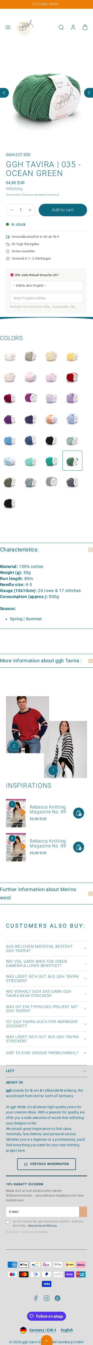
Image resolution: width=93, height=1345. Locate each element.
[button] (8, 27)
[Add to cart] (78, 813)
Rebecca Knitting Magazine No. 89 (48, 809)
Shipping (27, 194)
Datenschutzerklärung (42, 1225)
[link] (73, 27)
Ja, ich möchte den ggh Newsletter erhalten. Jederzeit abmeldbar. (48, 1223)
